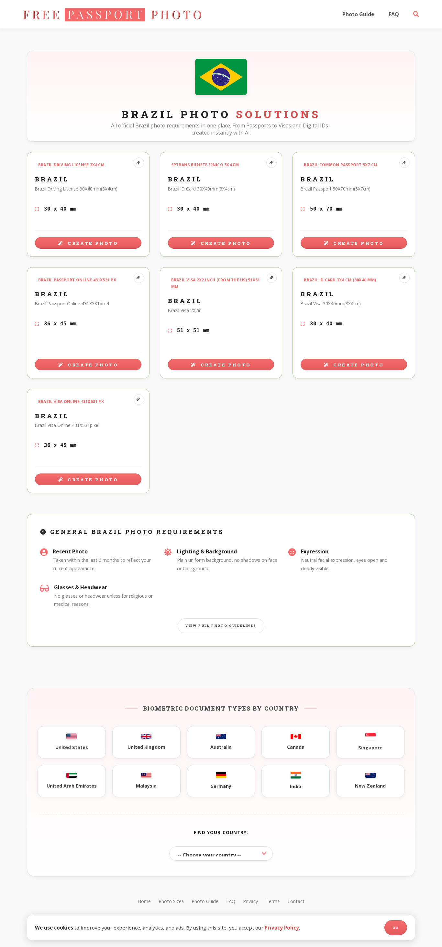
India (295, 786)
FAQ (394, 14)
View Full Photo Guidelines (220, 626)
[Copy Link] (139, 163)
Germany (220, 786)
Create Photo (92, 243)
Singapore (370, 748)
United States (71, 747)
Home (144, 901)
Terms (273, 901)
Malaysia (146, 786)
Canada (295, 747)
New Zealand (370, 786)
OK (395, 928)
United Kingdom (146, 747)
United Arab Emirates (72, 786)
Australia (221, 747)
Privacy (250, 901)
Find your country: (221, 832)
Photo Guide (358, 14)
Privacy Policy (282, 927)
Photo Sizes (171, 901)
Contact (295, 901)
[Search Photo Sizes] (416, 14)
